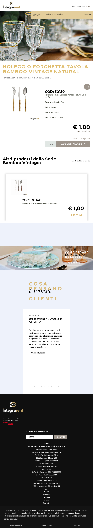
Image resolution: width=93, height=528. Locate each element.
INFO (73, 6)
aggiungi (73, 144)
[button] (90, 195)
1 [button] (34, 387)
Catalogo (46, 497)
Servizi (47, 500)
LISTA (83, 6)
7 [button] (55, 387)
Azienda (46, 494)
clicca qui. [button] (14, 519)
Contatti (46, 503)
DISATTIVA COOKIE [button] (16, 525)
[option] (59, 336)
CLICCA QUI (74, 263)
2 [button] (38, 387)
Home (46, 492)
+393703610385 (51, 466)
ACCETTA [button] (77, 525)
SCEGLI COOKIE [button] (46, 525)
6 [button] (51, 387)
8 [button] (58, 387)
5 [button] (48, 387)
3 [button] (41, 387)
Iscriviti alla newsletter (37, 431)
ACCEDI (78, 6)
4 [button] (45, 387)
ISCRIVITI (61, 437)
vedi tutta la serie (81, 161)
